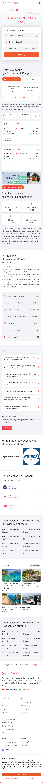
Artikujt (4, 716)
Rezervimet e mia (26, 702)
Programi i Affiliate (8, 729)
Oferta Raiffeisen (7, 726)
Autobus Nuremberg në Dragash (11, 632)
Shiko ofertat (12, 187)
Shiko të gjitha (35, 565)
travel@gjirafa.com (11, 742)
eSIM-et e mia (25, 706)
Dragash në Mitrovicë (31, 79)
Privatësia (23, 745)
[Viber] (3, 749)
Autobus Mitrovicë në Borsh (10, 552)
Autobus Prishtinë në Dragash (10, 639)
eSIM (3, 702)
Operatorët (5, 706)
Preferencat (24, 709)
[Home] (10, 3)
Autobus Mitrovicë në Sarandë (10, 530)
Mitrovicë (18, 665)
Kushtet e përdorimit (27, 742)
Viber (7, 750)
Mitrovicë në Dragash (11, 79)
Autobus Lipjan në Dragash (9, 647)
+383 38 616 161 (11, 746)
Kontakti (7, 428)
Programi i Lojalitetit (8, 719)
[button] (21, 358)
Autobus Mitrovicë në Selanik (10, 545)
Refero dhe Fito (7, 722)
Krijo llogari (24, 712)
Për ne (4, 709)
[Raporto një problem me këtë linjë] (38, 124)
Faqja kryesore (7, 665)
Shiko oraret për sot (21, 97)
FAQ (3, 733)
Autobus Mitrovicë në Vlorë (10, 537)
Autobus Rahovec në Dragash (10, 654)
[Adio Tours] (31, 456)
